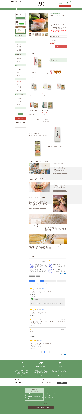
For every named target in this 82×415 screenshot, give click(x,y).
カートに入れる (61, 46)
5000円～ (18, 104)
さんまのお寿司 (19, 61)
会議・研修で (55, 13)
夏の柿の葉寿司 (19, 44)
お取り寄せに (19, 86)
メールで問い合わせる (34, 393)
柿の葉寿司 (58, 13)
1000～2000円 (19, 98)
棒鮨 (18, 72)
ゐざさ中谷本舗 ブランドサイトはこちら (41, 407)
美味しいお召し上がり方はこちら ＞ (59, 173)
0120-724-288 (35, 399)
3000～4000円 (19, 101)
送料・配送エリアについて (55, 36)
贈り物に (18, 84)
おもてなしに (19, 83)
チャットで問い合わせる (35, 396)
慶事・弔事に (19, 90)
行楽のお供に (51, 13)
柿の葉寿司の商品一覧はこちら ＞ (37, 208)
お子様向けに (19, 87)
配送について (49, 395)
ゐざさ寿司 (19, 69)
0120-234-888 (17, 2)
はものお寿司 (19, 47)
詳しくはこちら (23, 375)
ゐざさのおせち (19, 38)
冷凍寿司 (18, 75)
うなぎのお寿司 (19, 46)
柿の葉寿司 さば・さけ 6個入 (37, 292)
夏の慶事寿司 (19, 50)
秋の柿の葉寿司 (19, 58)
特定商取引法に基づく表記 (51, 397)
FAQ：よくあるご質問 (35, 391)
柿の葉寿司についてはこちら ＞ (59, 191)
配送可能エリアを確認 (20, 118)
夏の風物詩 (19, 49)
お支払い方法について (50, 393)
